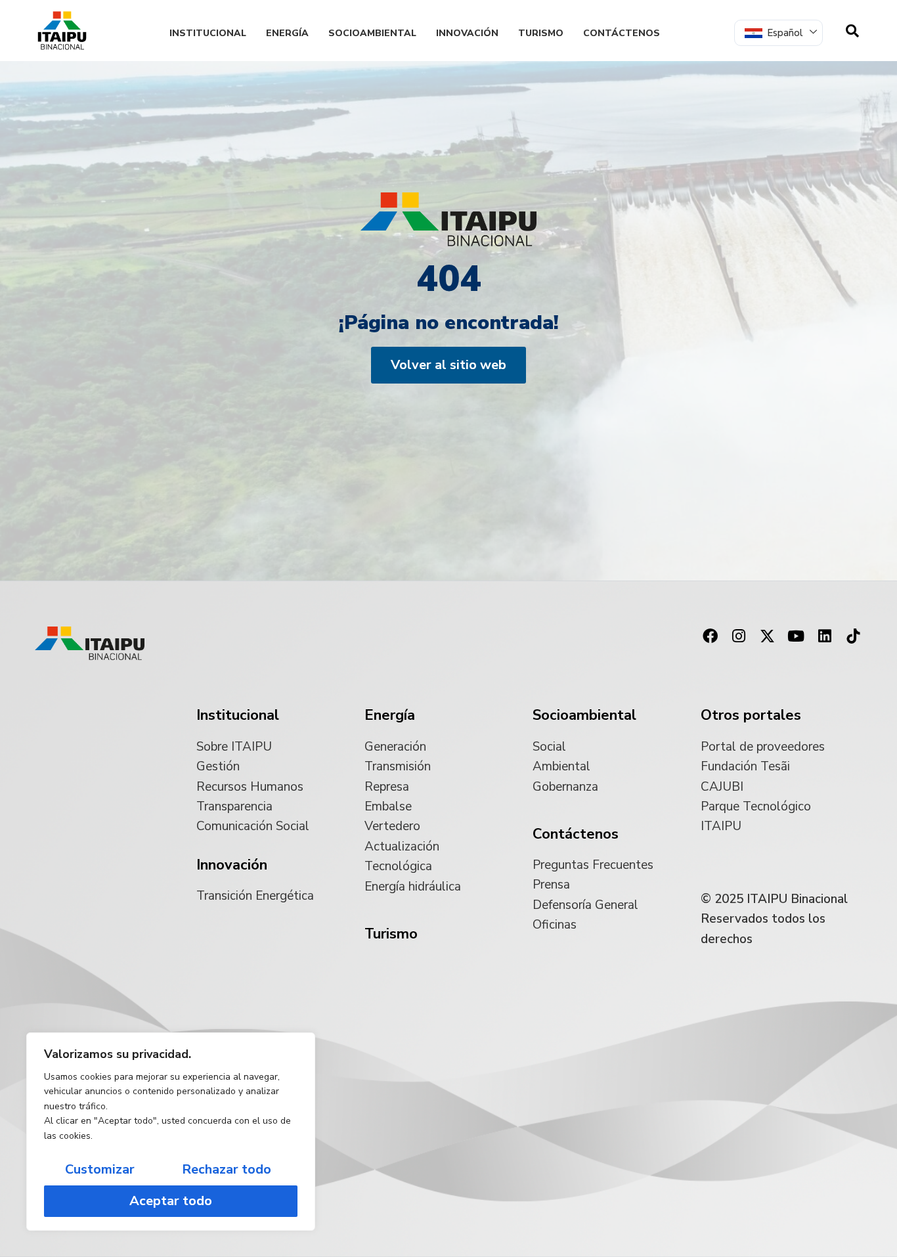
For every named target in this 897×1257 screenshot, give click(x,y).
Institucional (207, 33)
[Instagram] (739, 636)
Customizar (100, 1169)
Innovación (467, 33)
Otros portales (751, 715)
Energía (287, 33)
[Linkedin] (825, 636)
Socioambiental (372, 33)
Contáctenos (621, 33)
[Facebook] (710, 636)
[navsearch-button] (852, 31)
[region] (170, 1131)
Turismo (540, 33)
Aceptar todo (170, 1201)
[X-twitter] (767, 636)
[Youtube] (796, 636)
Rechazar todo (226, 1169)
